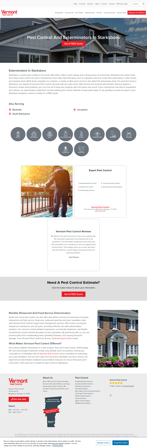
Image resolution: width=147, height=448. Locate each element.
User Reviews (128, 386)
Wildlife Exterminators (82, 403)
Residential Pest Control (88, 183)
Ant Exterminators (81, 388)
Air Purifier (79, 13)
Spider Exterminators (82, 401)
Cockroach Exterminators (84, 393)
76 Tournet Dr (13, 391)
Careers (104, 4)
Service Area (122, 13)
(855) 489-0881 (100, 211)
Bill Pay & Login (122, 4)
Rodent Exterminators (83, 396)
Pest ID (99, 13)
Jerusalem (82, 109)
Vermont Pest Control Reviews (73, 231)
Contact (112, 4)
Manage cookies (103, 443)
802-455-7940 (19, 399)
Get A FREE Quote (73, 43)
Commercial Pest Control (111, 183)
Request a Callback (137, 12)
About (97, 4)
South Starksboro (21, 113)
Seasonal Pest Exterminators (112, 187)
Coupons (82, 4)
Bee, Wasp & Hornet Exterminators (87, 391)
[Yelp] (110, 395)
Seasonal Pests (80, 398)
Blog (75, 4)
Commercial (69, 13)
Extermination (90, 13)
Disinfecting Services (87, 190)
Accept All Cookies (120, 443)
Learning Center (110, 13)
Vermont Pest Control (100, 207)
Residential (59, 13)
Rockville (17, 109)
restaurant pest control (62, 338)
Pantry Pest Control (86, 187)
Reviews (90, 4)
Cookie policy (58, 446)
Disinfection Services (82, 386)
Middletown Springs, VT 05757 (19, 394)
